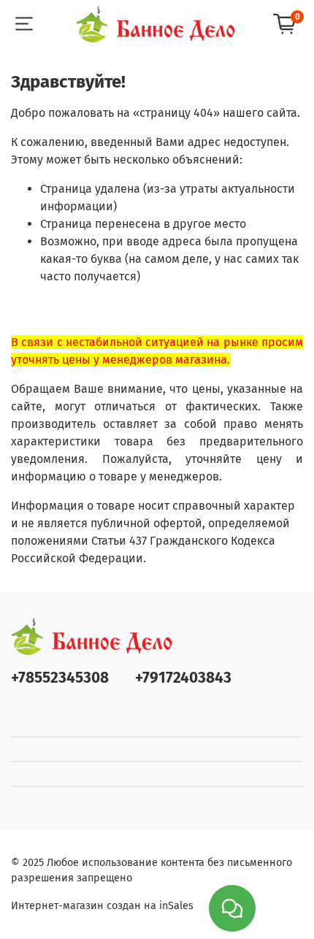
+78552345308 (60, 678)
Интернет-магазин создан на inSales (102, 906)
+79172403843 (183, 678)
